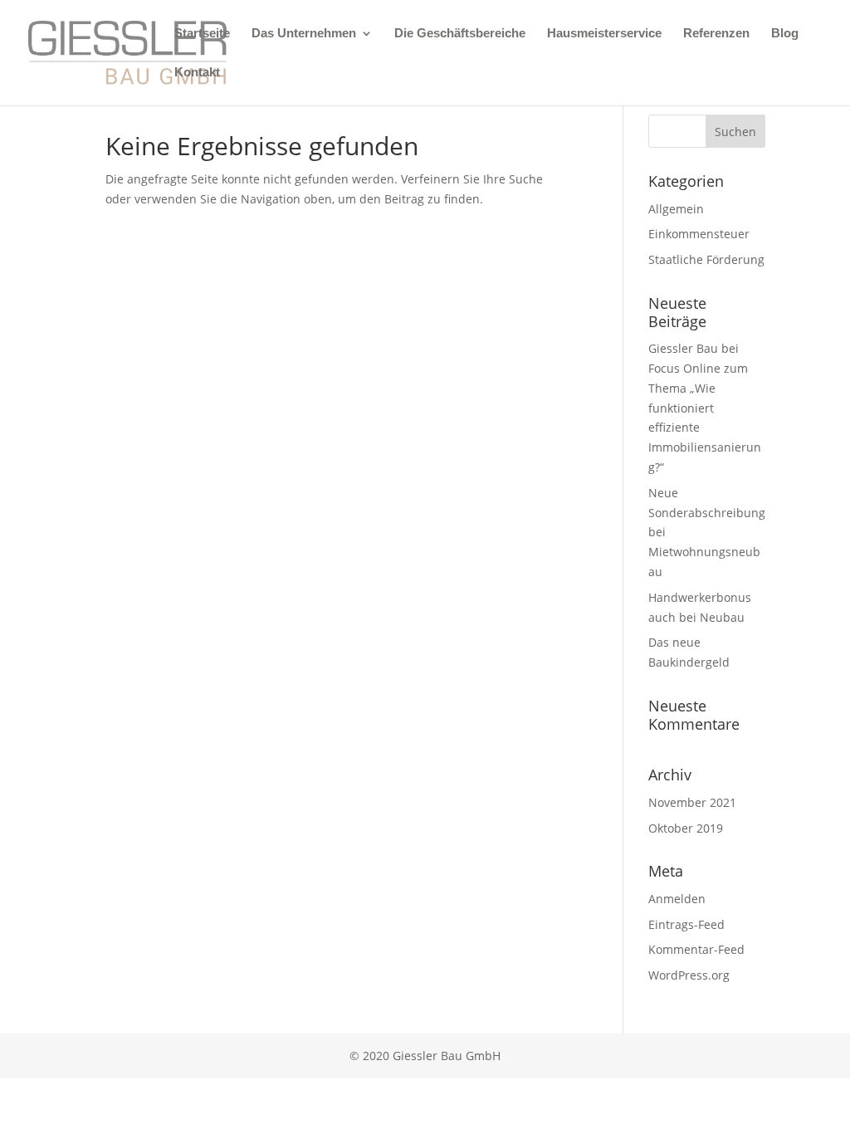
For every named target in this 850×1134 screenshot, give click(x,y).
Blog (785, 33)
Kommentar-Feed (696, 949)
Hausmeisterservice (604, 33)
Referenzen (716, 33)
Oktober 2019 (685, 828)
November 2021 (692, 802)
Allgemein (676, 209)
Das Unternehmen (304, 33)
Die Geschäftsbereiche (459, 33)
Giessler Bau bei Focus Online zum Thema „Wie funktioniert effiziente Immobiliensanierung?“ (704, 407)
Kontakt (197, 72)
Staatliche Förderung (706, 259)
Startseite (202, 33)
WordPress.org (689, 975)
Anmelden (677, 899)
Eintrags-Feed (686, 924)
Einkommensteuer (699, 234)
